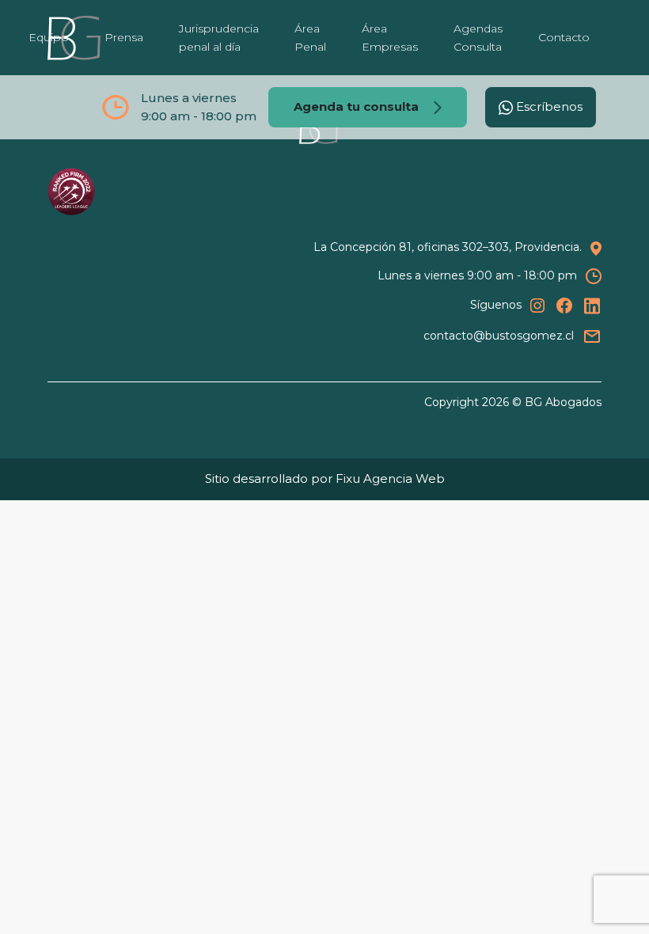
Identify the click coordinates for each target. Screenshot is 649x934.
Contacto (564, 37)
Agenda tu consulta (358, 106)
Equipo (48, 37)
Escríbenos (548, 106)
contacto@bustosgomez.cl (498, 335)
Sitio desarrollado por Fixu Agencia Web (325, 478)
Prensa (123, 37)
